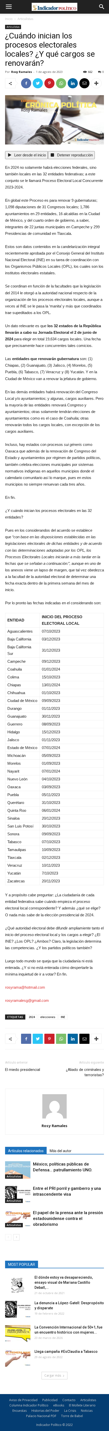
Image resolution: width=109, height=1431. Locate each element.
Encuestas (19, 1410)
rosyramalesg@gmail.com (27, 1000)
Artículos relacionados (26, 1151)
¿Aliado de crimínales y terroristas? (85, 1072)
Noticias (87, 1410)
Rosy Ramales (21, 72)
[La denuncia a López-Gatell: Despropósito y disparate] (17, 1309)
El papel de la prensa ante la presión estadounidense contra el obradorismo (68, 1218)
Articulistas (25, 19)
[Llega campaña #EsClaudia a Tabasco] (17, 1358)
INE (63, 1017)
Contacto (69, 1400)
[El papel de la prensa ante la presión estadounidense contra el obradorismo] (17, 1218)
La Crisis (70, 1410)
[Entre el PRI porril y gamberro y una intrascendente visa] (17, 1194)
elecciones (47, 1017)
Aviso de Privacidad (23, 1400)
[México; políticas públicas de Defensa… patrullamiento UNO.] (17, 1170)
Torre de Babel (72, 1416)
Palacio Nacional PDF (41, 1416)
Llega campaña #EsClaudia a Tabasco (66, 1352)
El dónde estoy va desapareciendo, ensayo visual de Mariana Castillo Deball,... (63, 1282)
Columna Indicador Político (28, 1405)
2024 (32, 1017)
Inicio (9, 19)
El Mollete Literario (82, 1405)
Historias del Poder (45, 1410)
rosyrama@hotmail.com (25, 987)
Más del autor (60, 1151)
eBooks (58, 1405)
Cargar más (52, 1375)
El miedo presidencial (22, 1069)
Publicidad (50, 1400)
